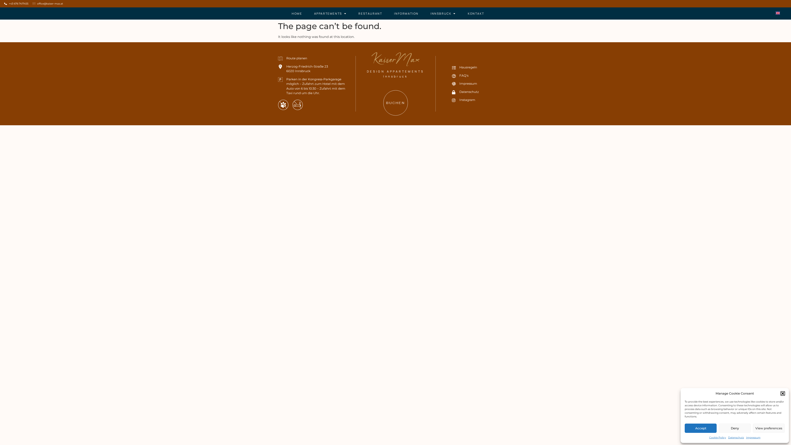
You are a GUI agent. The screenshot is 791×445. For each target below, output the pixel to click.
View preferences (768, 428)
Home (297, 13)
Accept (700, 428)
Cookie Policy (717, 437)
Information (406, 13)
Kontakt (476, 13)
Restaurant (370, 13)
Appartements (328, 13)
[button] (783, 393)
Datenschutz (736, 437)
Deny (735, 428)
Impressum (753, 437)
